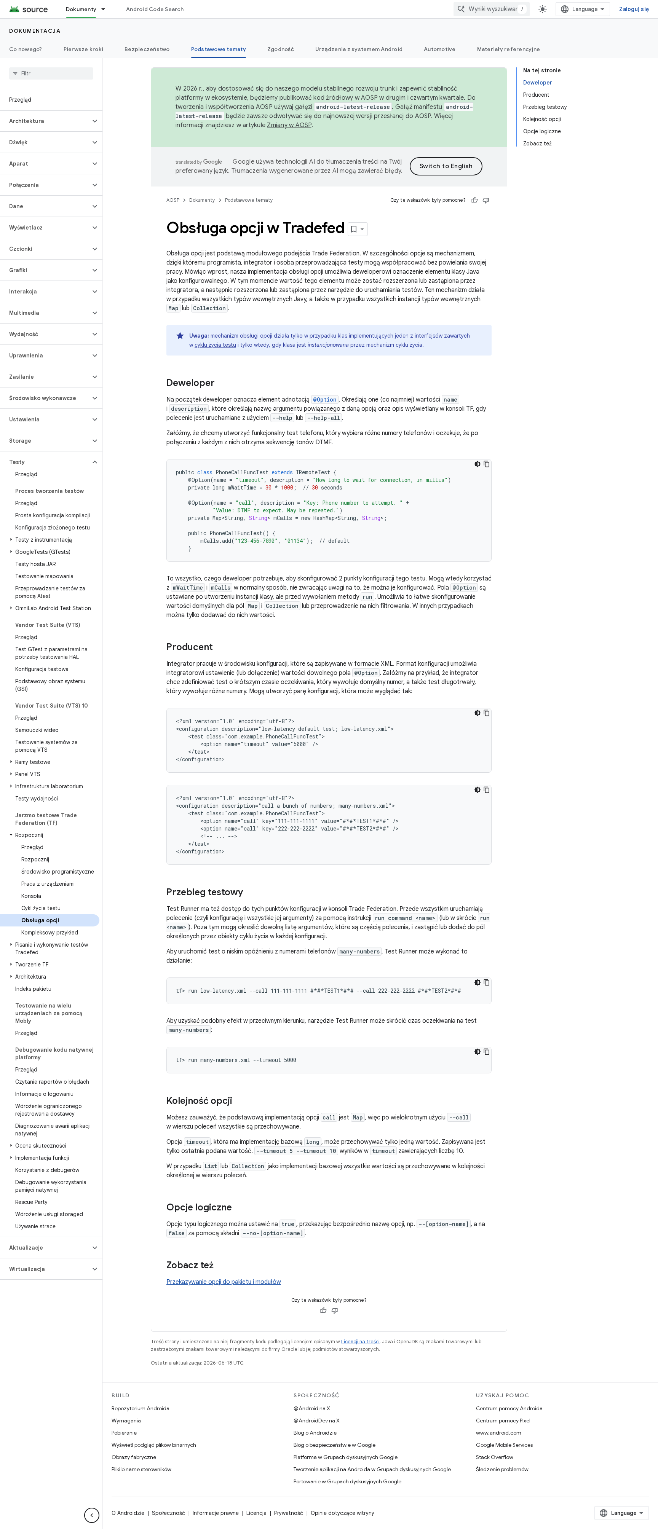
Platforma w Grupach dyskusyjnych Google (346, 1457)
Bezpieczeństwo (147, 49)
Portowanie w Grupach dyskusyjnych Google (347, 1481)
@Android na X (312, 1408)
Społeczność (168, 1513)
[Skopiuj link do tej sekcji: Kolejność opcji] (240, 1101)
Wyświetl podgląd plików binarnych (154, 1444)
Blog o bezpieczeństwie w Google (334, 1444)
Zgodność (280, 49)
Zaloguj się (634, 9)
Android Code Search (155, 9)
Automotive (440, 49)
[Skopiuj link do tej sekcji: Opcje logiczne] (239, 1208)
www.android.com (498, 1432)
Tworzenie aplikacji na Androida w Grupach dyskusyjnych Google (372, 1469)
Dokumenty (81, 9)
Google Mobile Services (504, 1444)
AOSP (172, 200)
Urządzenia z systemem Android (358, 49)
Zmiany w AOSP (289, 125)
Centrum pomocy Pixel (503, 1420)
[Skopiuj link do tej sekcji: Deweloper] (222, 383)
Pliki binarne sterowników (141, 1469)
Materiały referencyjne (508, 49)
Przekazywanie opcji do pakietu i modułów (223, 1282)
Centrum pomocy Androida (509, 1408)
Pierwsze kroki (84, 49)
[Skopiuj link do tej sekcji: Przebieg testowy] (250, 893)
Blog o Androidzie (315, 1432)
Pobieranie (124, 1432)
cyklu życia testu (215, 344)
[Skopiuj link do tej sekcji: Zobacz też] (221, 1266)
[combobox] (492, 9)
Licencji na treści (360, 1341)
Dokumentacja (35, 30)
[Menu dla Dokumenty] (106, 9)
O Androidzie (128, 1513)
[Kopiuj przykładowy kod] (486, 464)
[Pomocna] (474, 200)
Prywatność (288, 1513)
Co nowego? (25, 49)
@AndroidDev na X (317, 1420)
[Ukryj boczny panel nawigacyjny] (91, 1515)
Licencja (256, 1513)
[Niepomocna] (486, 200)
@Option (325, 399)
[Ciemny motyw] (477, 464)
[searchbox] (51, 73)
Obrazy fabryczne (134, 1457)
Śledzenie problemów (502, 1469)
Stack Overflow (494, 1457)
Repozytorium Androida (140, 1408)
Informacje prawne (216, 1513)
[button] (45, 121)
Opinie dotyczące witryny (342, 1513)
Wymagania (126, 1420)
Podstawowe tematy (218, 49)
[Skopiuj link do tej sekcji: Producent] (220, 647)
